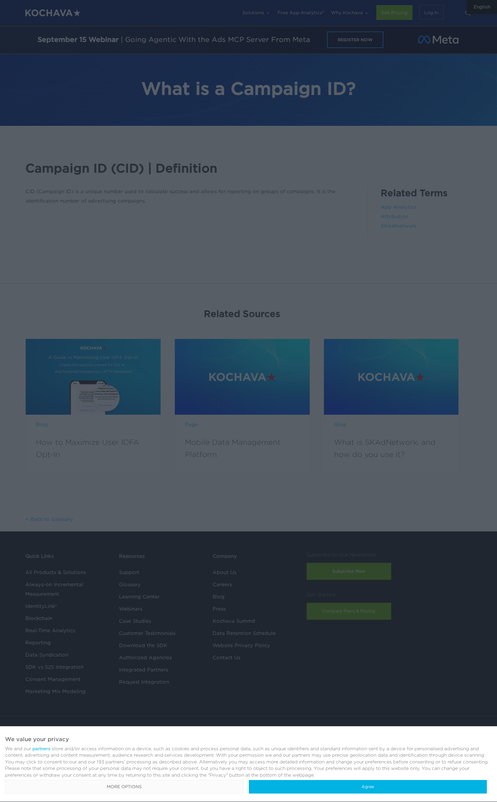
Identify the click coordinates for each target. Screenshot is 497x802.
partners (41, 748)
